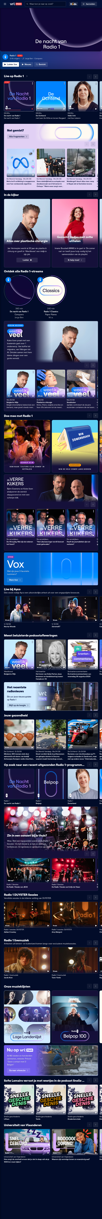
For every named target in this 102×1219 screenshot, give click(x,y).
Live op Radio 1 (14, 76)
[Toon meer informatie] (32, 83)
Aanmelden (90, 4)
